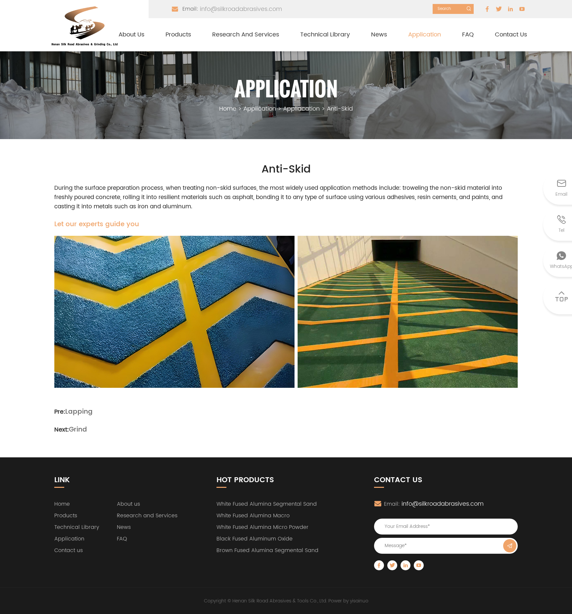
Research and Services (245, 34)
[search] (469, 9)
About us (131, 34)
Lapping (79, 412)
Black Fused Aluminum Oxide (254, 539)
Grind (78, 430)
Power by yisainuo (348, 601)
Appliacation (301, 109)
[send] (509, 545)
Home (227, 109)
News (379, 34)
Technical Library (325, 34)
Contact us (511, 34)
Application (424, 34)
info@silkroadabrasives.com (241, 9)
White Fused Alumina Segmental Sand (266, 504)
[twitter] (499, 9)
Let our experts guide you (96, 224)
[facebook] (487, 9)
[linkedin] (510, 9)
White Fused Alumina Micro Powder (262, 527)
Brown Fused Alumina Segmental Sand (267, 550)
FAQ (468, 34)
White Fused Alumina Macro (253, 515)
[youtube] (522, 9)
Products (178, 34)
